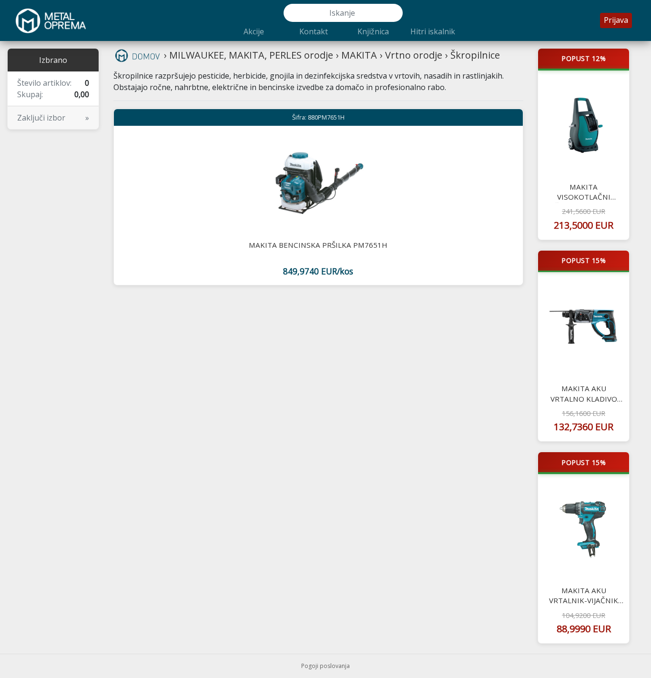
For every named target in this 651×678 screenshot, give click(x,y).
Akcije (254, 31)
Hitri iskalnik (432, 31)
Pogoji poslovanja (325, 666)
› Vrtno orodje (411, 55)
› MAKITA (356, 55)
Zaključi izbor (53, 117)
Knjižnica (373, 31)
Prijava (616, 20)
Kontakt (313, 31)
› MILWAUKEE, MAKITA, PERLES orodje (248, 55)
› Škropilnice (472, 55)
